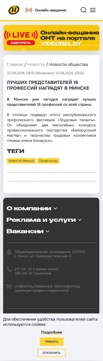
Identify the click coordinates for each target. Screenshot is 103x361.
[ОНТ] (14, 10)
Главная (15, 64)
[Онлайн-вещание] (51, 38)
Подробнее (51, 332)
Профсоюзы (48, 161)
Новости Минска (21, 161)
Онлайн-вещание (50, 10)
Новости (36, 64)
